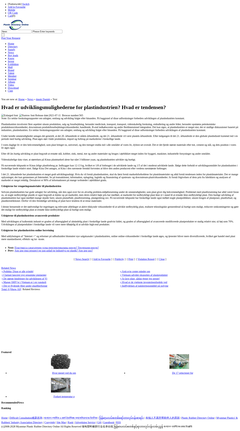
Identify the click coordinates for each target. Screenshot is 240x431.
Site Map (61, 422)
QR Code (13, 12)
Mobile (11, 10)
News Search (82, 259)
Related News (8, 268)
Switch (25, 4)
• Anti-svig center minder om (135, 271)
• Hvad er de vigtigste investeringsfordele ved (143, 282)
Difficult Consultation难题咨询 (25, 417)
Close (162, 259)
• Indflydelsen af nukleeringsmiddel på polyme (144, 285)
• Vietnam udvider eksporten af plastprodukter (144, 275)
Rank (70, 422)
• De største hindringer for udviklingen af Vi (24, 278)
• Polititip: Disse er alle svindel (17, 271)
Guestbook (108, 422)
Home (21, 99)
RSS (118, 422)
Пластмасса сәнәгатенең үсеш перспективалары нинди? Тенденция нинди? (57, 247)
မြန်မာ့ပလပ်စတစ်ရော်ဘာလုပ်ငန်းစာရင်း (121, 417)
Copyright (49, 422)
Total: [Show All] (11, 289)
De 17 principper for (182, 373)
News (30, 99)
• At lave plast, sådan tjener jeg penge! (140, 278)
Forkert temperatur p (64, 396)
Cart (10, 15)
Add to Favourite (16, 7)
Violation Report (146, 259)
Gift (99, 422)
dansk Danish (43, 99)
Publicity (119, 259)
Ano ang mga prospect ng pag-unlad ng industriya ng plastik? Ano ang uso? (54, 250)
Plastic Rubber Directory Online (198, 417)
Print (130, 259)
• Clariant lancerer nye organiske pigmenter (24, 275)
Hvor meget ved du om (64, 373)
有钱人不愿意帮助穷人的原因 (163, 417)
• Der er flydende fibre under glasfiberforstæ (24, 285)
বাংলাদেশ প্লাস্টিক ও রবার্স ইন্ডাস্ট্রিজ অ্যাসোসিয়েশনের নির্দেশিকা (70, 417)
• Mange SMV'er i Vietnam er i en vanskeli (24, 282)
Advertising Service (85, 422)
